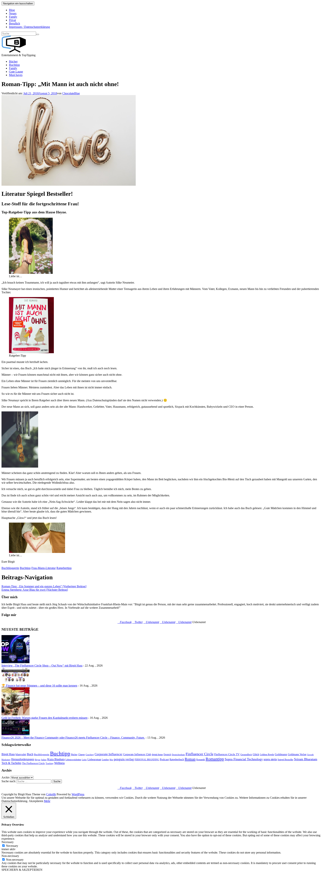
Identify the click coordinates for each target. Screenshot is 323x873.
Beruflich (14, 23)
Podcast (164, 759)
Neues (12, 13)
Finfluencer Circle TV (227, 754)
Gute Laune (16, 71)
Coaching (90, 755)
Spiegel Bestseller (285, 759)
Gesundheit (246, 754)
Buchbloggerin (10, 568)
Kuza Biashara (56, 759)
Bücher (13, 61)
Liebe (84, 760)
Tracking (49, 763)
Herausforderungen (22, 759)
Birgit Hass (8, 754)
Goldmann (281, 754)
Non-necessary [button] (10, 855)
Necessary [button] (7, 842)
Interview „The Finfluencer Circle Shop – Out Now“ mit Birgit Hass (41, 665)
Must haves (15, 75)
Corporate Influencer (108, 754)
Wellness (59, 763)
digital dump (157, 754)
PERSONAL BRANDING (147, 759)
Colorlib (51, 794)
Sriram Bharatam (305, 759)
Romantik (200, 759)
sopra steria (270, 759)
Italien (44, 760)
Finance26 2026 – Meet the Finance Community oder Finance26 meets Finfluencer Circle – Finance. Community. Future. (73, 737)
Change (81, 754)
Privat (12, 20)
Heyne (37, 760)
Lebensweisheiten (73, 759)
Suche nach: (8, 781)
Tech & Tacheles (11, 763)
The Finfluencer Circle (33, 763)
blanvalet (21, 754)
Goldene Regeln (267, 754)
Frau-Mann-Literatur (43, 568)
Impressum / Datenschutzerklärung (29, 26)
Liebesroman (94, 759)
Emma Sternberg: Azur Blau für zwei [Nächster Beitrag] (34, 589)
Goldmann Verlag (297, 754)
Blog (12, 10)
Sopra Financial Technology (244, 759)
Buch (30, 754)
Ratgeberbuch (177, 759)
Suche (56, 781)
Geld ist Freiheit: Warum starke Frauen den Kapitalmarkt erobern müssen (44, 717)
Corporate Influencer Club (137, 754)
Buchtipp (14, 64)
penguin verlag (124, 759)
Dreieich (167, 754)
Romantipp (215, 759)
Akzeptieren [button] (36, 801)
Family (13, 16)
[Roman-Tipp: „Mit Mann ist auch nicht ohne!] (68, 184)
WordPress (78, 794)
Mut (111, 760)
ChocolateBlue (71, 93)
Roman (190, 759)
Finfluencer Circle (199, 754)
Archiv (5, 777)
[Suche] (37, 34)
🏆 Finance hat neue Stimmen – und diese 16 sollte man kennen (39, 685)
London (105, 759)
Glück (256, 754)
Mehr (47, 801)
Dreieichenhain (178, 755)
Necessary (12, 845)
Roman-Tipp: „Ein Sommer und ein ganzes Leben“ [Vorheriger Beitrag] (43, 586)
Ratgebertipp (64, 568)
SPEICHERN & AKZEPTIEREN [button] (21, 869)
